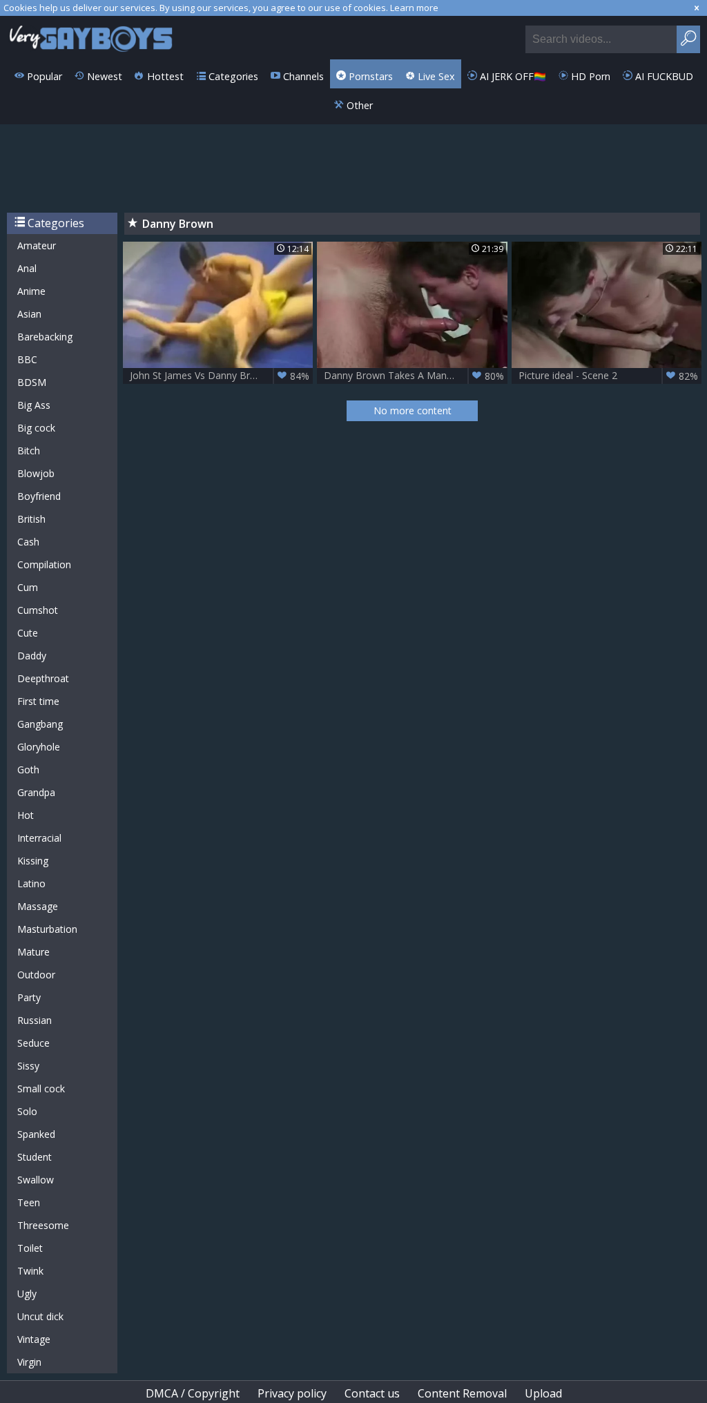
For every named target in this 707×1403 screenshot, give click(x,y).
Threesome (43, 1225)
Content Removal (462, 1393)
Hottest (164, 76)
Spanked (36, 1134)
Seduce (33, 1042)
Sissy (28, 1065)
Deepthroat (43, 678)
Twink (30, 1270)
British (31, 518)
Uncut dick (40, 1316)
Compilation (44, 564)
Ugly (27, 1293)
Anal (27, 268)
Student (34, 1156)
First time (38, 701)
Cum (27, 587)
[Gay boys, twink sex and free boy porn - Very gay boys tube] (91, 37)
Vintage (33, 1339)
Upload (543, 1393)
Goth (28, 769)
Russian (34, 1020)
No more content (413, 410)
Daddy (31, 655)
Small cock (41, 1088)
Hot (25, 815)
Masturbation (47, 929)
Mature (33, 951)
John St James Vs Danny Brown (219, 376)
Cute (27, 632)
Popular (43, 76)
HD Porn (589, 76)
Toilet (30, 1248)
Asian (29, 313)
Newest (103, 76)
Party (29, 997)
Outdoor (36, 974)
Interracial (39, 837)
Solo (27, 1111)
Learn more (414, 7)
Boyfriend (39, 496)
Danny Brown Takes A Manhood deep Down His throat (415, 376)
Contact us (372, 1393)
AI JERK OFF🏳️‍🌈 (511, 76)
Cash (28, 541)
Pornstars (369, 76)
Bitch (28, 450)
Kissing (32, 860)
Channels (302, 76)
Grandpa (36, 792)
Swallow (35, 1179)
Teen (28, 1202)
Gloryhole (38, 746)
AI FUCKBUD (662, 76)
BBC (27, 359)
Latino (31, 883)
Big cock (36, 427)
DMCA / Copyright (193, 1393)
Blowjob (36, 473)
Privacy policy (292, 1393)
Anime (31, 291)
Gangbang (40, 723)
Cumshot (37, 610)
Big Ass (33, 405)
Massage (37, 906)
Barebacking (44, 336)
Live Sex (435, 76)
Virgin (29, 1361)
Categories (232, 76)
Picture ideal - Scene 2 (608, 376)
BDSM (31, 382)
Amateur (36, 245)
